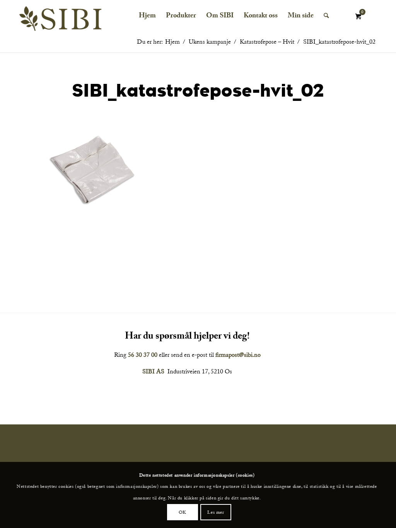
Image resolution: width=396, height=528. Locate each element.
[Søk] (326, 15)
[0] (358, 16)
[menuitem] (147, 15)
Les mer (215, 512)
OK (182, 512)
